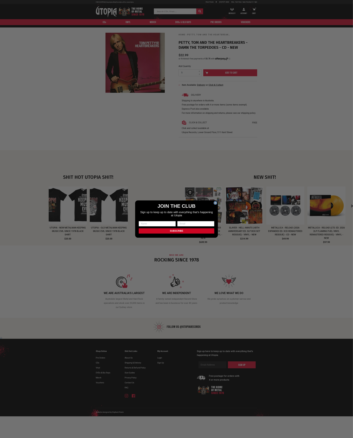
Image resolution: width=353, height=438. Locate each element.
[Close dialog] (215, 203)
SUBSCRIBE (176, 231)
